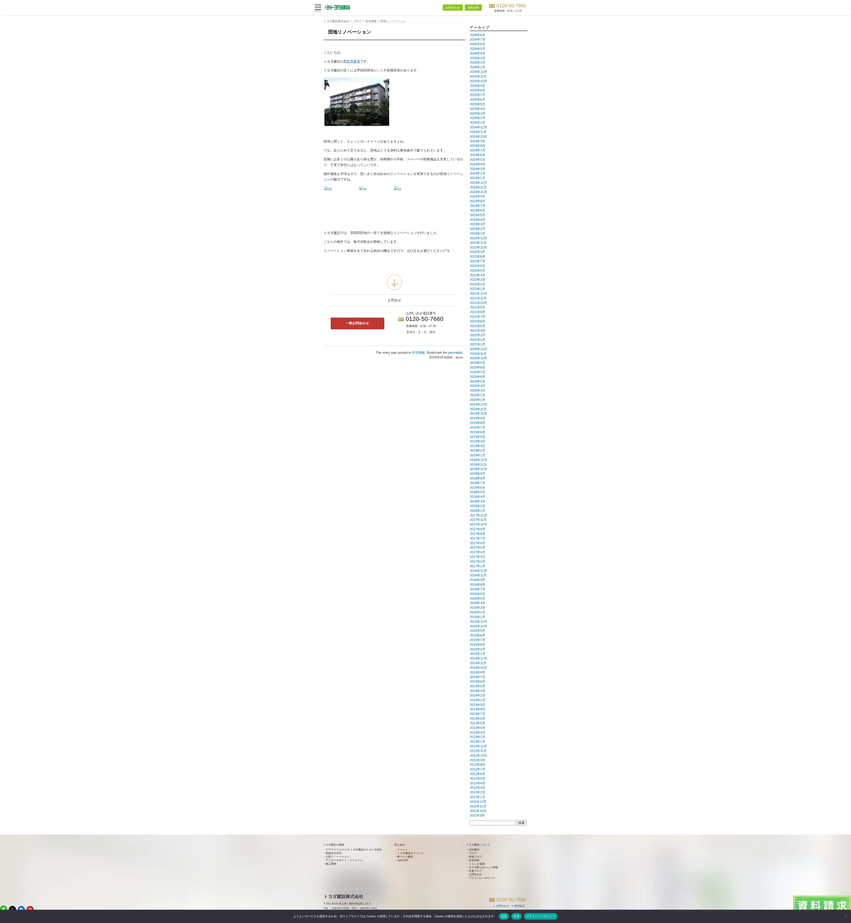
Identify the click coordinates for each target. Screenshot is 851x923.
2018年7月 (477, 483)
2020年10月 (478, 358)
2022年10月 (478, 247)
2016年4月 (477, 603)
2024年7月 (477, 150)
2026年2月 (477, 62)
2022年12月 (478, 238)
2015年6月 (477, 644)
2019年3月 (477, 446)
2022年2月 (477, 284)
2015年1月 (477, 654)
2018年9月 (477, 473)
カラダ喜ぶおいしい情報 (483, 867)
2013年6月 (477, 718)
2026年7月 (477, 39)
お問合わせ (453, 7)
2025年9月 (477, 86)
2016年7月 (477, 589)
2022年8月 (477, 256)
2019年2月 (477, 450)
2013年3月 (477, 732)
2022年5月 (477, 270)
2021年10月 (478, 303)
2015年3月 (477, 649)
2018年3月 (477, 501)
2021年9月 (477, 307)
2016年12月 (478, 571)
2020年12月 (478, 349)
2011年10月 (478, 811)
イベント (402, 849)
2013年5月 (477, 723)
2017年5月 (477, 547)
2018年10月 (478, 469)
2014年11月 (478, 663)
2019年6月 (477, 432)
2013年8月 (477, 709)
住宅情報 (418, 352)
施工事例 (331, 863)
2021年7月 (477, 316)
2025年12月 (478, 72)
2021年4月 (477, 330)
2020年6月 (477, 377)
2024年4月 (477, 164)
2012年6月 (477, 774)
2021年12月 (478, 293)
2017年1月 (477, 566)
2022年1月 (477, 289)
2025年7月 (477, 95)
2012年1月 (477, 797)
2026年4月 (477, 53)
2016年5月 (477, 598)
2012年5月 (477, 778)
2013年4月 (477, 728)
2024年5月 (477, 159)
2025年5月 (477, 104)
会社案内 (474, 849)
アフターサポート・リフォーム (344, 860)
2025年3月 (477, 113)
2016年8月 (477, 584)
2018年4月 (477, 497)
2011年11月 (478, 806)
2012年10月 (478, 755)
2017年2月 (477, 561)
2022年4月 (477, 275)
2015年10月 (478, 626)
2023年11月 (478, 187)
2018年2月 (477, 506)
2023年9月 (477, 196)
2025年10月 (478, 81)
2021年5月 (477, 326)
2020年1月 (477, 400)
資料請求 (473, 7)
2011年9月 (477, 815)
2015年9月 (477, 630)
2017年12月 (478, 515)
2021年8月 (477, 312)
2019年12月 (478, 404)
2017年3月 (477, 557)
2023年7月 (477, 206)
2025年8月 (477, 90)
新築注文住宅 (334, 853)
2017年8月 (477, 534)
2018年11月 (478, 464)
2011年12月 (478, 801)
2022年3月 (477, 279)
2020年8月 (477, 367)
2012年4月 (477, 783)
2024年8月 (477, 145)
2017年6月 (477, 543)
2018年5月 (477, 492)
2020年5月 (477, 381)
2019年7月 (477, 427)
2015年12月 (478, 621)
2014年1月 (477, 700)
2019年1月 (477, 455)
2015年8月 (477, 635)
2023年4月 (477, 220)
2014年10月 (478, 668)
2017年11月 (478, 520)
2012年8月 (477, 764)
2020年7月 (477, 372)
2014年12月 (478, 658)
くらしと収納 (477, 863)
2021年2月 (477, 340)
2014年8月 (477, 672)
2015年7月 (477, 640)
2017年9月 (477, 529)
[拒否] (845, 916)
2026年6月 (477, 44)
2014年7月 (477, 677)
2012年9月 (477, 760)
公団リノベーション (337, 856)
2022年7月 (477, 261)
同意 (504, 916)
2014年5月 (477, 686)
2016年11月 (478, 575)
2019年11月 (478, 409)
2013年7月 (477, 714)
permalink (455, 352)
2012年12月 (478, 746)
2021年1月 (477, 344)
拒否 (516, 916)
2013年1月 (477, 741)
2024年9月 (477, 141)
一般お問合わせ (357, 323)
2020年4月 (477, 386)
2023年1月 (477, 233)
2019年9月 (477, 418)
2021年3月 (477, 335)
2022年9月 (477, 252)
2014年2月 (477, 695)
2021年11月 (478, 298)
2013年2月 (477, 737)
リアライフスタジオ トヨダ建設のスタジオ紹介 (354, 849)
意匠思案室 (352, 61)
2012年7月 (477, 769)
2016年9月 (477, 580)
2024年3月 (477, 169)
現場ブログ (475, 856)
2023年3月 (477, 224)
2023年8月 (477, 201)
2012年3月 (477, 787)
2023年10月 (478, 192)
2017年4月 (477, 552)
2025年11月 (478, 76)
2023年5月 (477, 215)
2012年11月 (478, 751)
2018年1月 (477, 511)
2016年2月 (477, 612)
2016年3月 (477, 607)
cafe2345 (402, 860)
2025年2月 (477, 118)
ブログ (473, 853)
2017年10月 (478, 524)
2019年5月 (477, 437)
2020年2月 (477, 395)
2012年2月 (477, 792)
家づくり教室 (405, 856)
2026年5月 (477, 49)
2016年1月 (477, 617)
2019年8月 (477, 423)
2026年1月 (477, 67)
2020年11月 (478, 353)
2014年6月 (477, 681)
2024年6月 (477, 155)
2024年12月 (478, 127)
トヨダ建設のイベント (410, 853)
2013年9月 (477, 705)
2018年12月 (478, 460)
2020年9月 (477, 363)
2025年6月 (477, 99)
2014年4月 (477, 691)
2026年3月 (477, 58)
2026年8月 (477, 35)
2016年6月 (477, 594)
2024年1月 (477, 178)
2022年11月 (478, 243)
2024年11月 (478, 132)
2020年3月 (477, 390)
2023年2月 (477, 229)
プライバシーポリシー (482, 878)
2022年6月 (477, 266)
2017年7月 (477, 538)
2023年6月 (477, 210)
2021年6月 (477, 321)
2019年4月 (477, 441)
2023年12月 (478, 183)
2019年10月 (478, 413)
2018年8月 (477, 478)
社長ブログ (475, 870)
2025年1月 (477, 122)
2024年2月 (477, 173)
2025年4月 (477, 109)
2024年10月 (478, 136)
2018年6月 (477, 487)
